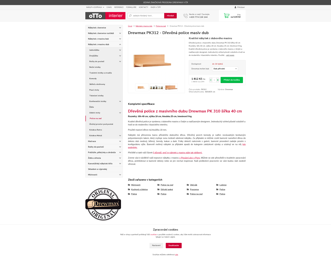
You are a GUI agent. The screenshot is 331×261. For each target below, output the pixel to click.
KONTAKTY (143, 7)
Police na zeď (95, 118)
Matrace (92, 141)
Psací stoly (94, 90)
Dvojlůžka (93, 56)
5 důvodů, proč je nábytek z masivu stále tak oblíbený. (177, 153)
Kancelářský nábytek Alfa (100, 163)
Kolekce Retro (95, 130)
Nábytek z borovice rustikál (101, 33)
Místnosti (92, 174)
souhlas (153, 234)
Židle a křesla (94, 158)
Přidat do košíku (232, 79)
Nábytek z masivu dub (98, 44)
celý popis (230, 55)
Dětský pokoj (167, 189)
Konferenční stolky (97, 101)
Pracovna (194, 189)
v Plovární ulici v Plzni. (189, 158)
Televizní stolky (96, 95)
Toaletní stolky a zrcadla (100, 73)
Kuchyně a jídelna (139, 189)
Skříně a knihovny (97, 84)
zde (176, 254)
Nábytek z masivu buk (98, 39)
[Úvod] (105, 15)
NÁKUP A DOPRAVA (94, 7)
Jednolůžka (94, 50)
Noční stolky (94, 67)
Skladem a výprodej (97, 169)
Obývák (193, 185)
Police (222, 189)
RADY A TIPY (156, 7)
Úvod (130, 26)
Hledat (170, 15)
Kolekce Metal (95, 135)
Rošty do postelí (96, 61)
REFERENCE (118, 7)
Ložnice (223, 185)
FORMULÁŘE (131, 7)
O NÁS (109, 7)
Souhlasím (173, 245)
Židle (91, 107)
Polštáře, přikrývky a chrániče (102, 152)
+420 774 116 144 (198, 17)
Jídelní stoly (94, 113)
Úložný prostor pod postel (101, 124)
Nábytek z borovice (97, 27)
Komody (92, 78)
